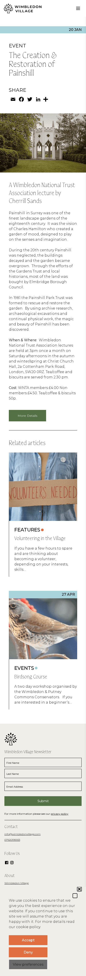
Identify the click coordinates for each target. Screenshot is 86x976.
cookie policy (28, 927)
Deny (28, 952)
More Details (27, 416)
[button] (75, 895)
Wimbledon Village (16, 883)
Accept (28, 940)
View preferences (28, 964)
